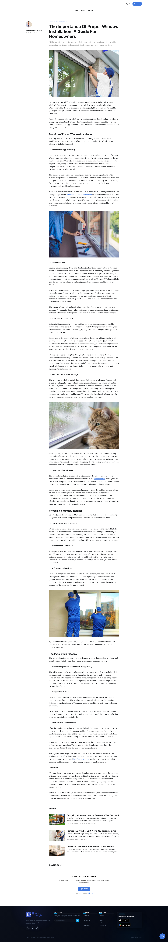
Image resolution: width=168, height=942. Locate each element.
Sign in (128, 4)
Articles (101, 922)
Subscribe (137, 4)
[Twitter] (32, 928)
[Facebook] (28, 928)
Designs (102, 915)
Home (76, 10)
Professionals (103, 925)
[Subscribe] (77, 920)
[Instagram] (37, 928)
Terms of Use (87, 920)
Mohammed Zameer (34, 30)
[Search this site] (26, 3)
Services (90, 10)
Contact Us (86, 915)
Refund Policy (87, 925)
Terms (136, 937)
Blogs (83, 10)
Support (140, 937)
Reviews (102, 918)
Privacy (132, 937)
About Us (86, 918)
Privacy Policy (87, 922)
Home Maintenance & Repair (58, 22)
